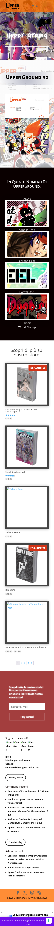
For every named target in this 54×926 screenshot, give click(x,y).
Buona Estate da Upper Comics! (24, 867)
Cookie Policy (15, 842)
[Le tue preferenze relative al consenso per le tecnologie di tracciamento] (49, 921)
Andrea (11, 819)
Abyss (27, 199)
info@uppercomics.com (17, 760)
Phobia (27, 323)
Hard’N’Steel (27, 292)
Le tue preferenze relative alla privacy (30, 916)
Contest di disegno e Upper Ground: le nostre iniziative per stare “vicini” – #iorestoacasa (27, 859)
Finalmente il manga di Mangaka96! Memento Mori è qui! (28, 811)
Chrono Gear (27, 261)
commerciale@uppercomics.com (22, 767)
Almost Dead (27, 230)
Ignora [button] (27, 924)
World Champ (27, 327)
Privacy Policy (16, 777)
